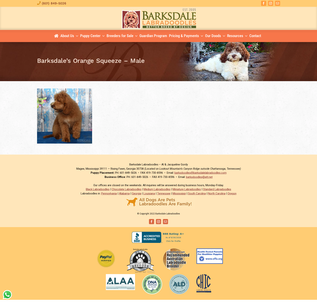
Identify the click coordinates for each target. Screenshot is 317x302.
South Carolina (197, 193)
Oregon (232, 193)
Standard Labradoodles (217, 189)
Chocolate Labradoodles (126, 189)
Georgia (136, 193)
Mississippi (179, 193)
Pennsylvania (109, 193)
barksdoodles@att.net (199, 177)
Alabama (124, 193)
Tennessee (163, 193)
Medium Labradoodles (157, 189)
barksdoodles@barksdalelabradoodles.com (200, 172)
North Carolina (216, 193)
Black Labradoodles (98, 189)
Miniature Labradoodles (187, 189)
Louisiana (149, 193)
